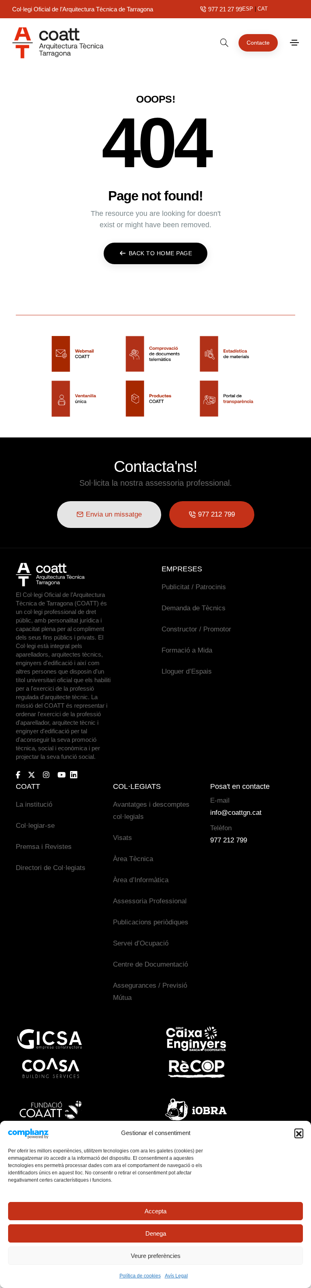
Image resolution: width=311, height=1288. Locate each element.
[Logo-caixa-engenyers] (196, 1038)
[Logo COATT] (50, 574)
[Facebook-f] (18, 774)
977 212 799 (228, 840)
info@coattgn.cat (236, 812)
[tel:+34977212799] (203, 9)
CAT (263, 9)
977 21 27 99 (225, 9)
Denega (155, 1233)
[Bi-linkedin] (77, 775)
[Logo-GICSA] (50, 1038)
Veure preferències (156, 1255)
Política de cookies (140, 1276)
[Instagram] (46, 774)
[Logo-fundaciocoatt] (50, 1109)
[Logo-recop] (196, 1068)
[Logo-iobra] (196, 1109)
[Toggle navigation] (294, 42)
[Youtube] (62, 774)
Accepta (155, 1211)
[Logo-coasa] (50, 1068)
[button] (299, 1133)
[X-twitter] (31, 774)
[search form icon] (224, 43)
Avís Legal (176, 1276)
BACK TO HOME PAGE (160, 253)
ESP (247, 9)
